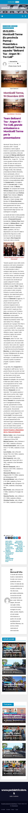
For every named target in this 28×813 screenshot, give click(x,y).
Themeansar (15, 805)
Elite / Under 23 (6, 26)
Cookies (8, 809)
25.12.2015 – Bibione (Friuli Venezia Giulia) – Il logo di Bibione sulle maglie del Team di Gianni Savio (18, 546)
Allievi (5, 766)
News (12, 809)
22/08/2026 (8, 720)
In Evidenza (14, 26)
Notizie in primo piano (8, 28)
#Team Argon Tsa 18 (15, 66)
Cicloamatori (13, 713)
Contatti (3, 809)
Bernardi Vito (13, 61)
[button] (22, 16)
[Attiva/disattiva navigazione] (25, 16)
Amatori (6, 713)
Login (16, 809)
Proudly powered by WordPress (9, 803)
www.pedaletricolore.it (14, 7)
